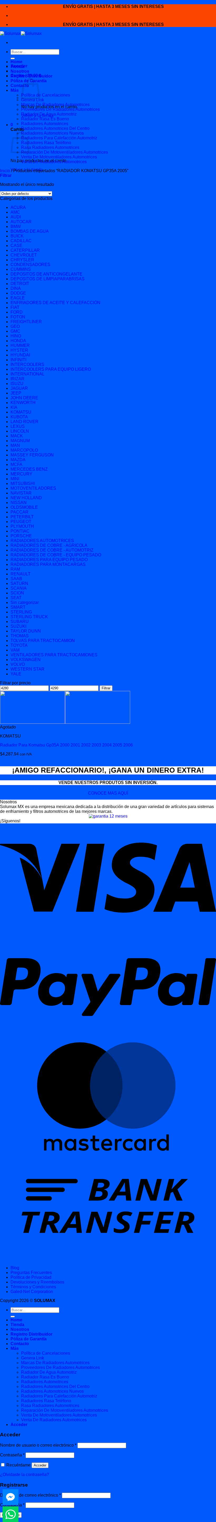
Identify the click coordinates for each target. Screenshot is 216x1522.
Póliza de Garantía (29, 1339)
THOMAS (20, 636)
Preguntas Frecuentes (31, 1272)
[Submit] (13, 58)
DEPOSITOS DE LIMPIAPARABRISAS (48, 279)
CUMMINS (21, 269)
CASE (16, 245)
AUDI (16, 217)
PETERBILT (22, 517)
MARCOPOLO (24, 450)
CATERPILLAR (25, 250)
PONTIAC (20, 531)
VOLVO (18, 664)
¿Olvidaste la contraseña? (24, 1474)
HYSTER (19, 350)
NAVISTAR (21, 493)
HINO (16, 336)
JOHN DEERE (24, 398)
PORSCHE (21, 536)
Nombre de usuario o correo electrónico (38, 1445)
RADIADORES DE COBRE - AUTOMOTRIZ (52, 550)
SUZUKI (18, 626)
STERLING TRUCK (29, 617)
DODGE (18, 293)
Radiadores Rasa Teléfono (46, 142)
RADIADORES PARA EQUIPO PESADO (49, 559)
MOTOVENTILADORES (33, 488)
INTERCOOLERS (27, 364)
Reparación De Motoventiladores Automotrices (64, 152)
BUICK (17, 236)
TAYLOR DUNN (26, 631)
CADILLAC (21, 241)
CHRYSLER (22, 260)
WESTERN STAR (28, 669)
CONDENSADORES (30, 264)
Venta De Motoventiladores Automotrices (59, 157)
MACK (17, 436)
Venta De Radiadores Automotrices (54, 161)
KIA (14, 407)
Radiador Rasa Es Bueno (45, 119)
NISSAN (19, 502)
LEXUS (18, 426)
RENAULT (21, 574)
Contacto (20, 85)
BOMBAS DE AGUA (30, 231)
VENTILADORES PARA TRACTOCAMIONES (54, 655)
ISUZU (17, 383)
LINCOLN (20, 431)
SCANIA (19, 588)
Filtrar (106, 688)
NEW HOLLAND (26, 498)
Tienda (17, 66)
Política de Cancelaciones (45, 95)
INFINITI (18, 359)
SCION (17, 593)
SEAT (16, 597)
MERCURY (21, 474)
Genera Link (32, 100)
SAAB (16, 578)
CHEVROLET (24, 255)
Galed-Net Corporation (32, 1291)
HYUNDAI (20, 355)
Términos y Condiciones (33, 1287)
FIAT (15, 307)
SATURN (19, 583)
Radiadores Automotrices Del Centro (55, 128)
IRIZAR (17, 379)
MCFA (16, 464)
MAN (15, 445)
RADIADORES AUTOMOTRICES (42, 540)
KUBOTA (19, 417)
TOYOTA (19, 645)
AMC (15, 212)
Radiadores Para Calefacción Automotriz (59, 138)
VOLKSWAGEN (26, 659)
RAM (15, 569)
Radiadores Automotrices (44, 123)
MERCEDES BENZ (29, 469)
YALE (16, 674)
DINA (16, 288)
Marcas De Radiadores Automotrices (55, 104)
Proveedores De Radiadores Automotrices (60, 109)
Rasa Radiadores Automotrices (50, 147)
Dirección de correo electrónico (30, 1495)
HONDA (18, 340)
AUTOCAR (21, 221)
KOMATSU (21, 412)
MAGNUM (20, 440)
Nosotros (20, 71)
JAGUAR (19, 388)
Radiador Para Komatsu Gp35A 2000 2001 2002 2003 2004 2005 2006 (66, 745)
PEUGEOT (21, 521)
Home (16, 61)
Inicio (5, 170)
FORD (17, 312)
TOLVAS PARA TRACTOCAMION (43, 640)
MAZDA (18, 459)
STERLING (21, 612)
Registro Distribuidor (31, 76)
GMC (15, 331)
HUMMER (20, 345)
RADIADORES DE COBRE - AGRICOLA (49, 545)
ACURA (18, 207)
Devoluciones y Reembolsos (37, 1282)
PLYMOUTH (22, 526)
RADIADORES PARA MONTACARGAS (48, 564)
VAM (15, 650)
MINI (15, 478)
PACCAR (19, 512)
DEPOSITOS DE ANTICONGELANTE (46, 274)
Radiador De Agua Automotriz (49, 114)
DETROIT (20, 283)
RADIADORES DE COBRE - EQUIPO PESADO (56, 555)
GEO (15, 326)
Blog (15, 1268)
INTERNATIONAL (28, 374)
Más (15, 90)
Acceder (40, 1465)
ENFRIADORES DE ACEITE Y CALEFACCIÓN (55, 302)
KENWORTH (23, 402)
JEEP (16, 393)
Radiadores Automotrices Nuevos (52, 133)
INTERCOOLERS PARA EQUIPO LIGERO (51, 369)
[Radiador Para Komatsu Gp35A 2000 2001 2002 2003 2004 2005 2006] (65, 722)
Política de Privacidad (31, 1277)
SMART (18, 607)
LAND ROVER (24, 421)
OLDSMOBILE (24, 507)
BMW (16, 226)
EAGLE (18, 298)
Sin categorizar (25, 602)
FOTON (18, 317)
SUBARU (20, 621)
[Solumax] (21, 33)
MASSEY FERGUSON (32, 455)
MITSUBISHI (23, 483)
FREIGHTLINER (26, 321)
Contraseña (12, 1455)
